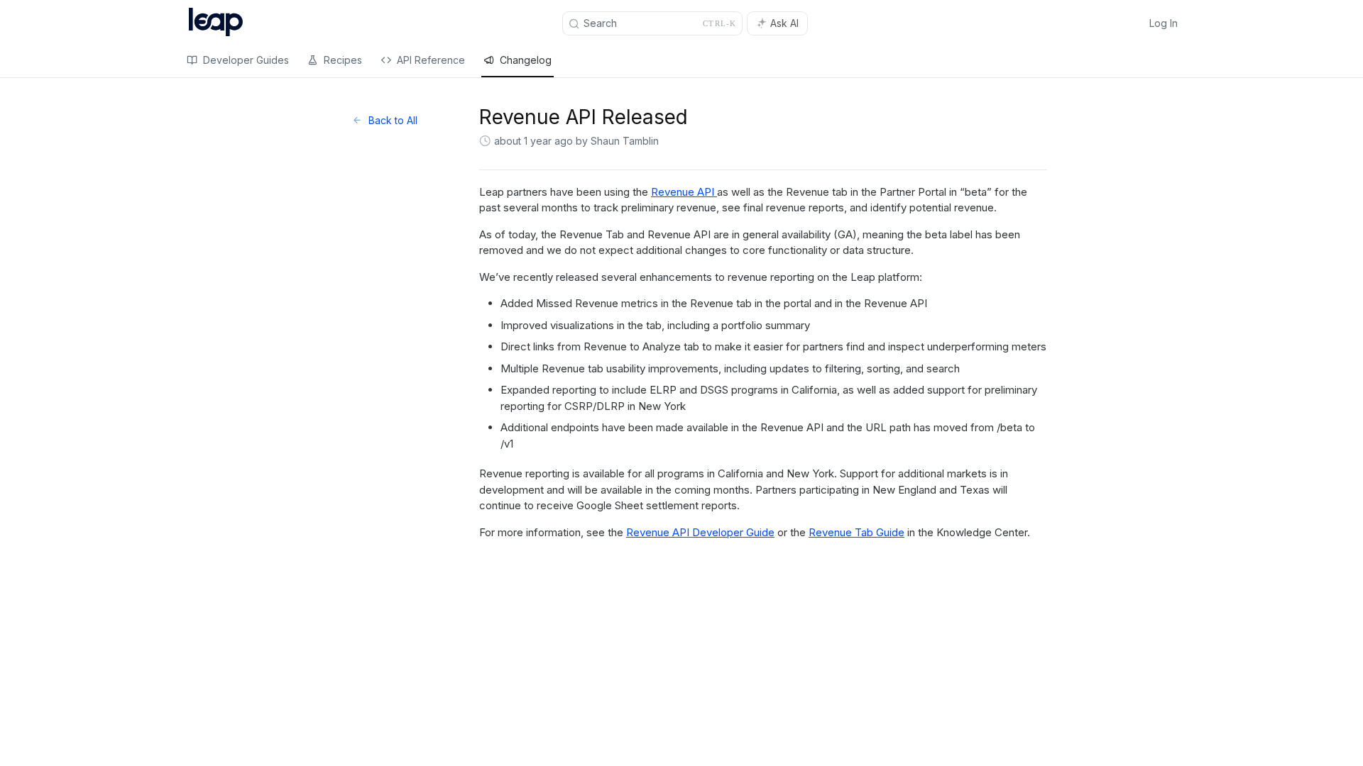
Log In (1163, 23)
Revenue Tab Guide (856, 532)
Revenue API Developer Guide (700, 532)
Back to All (392, 120)
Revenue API (684, 192)
